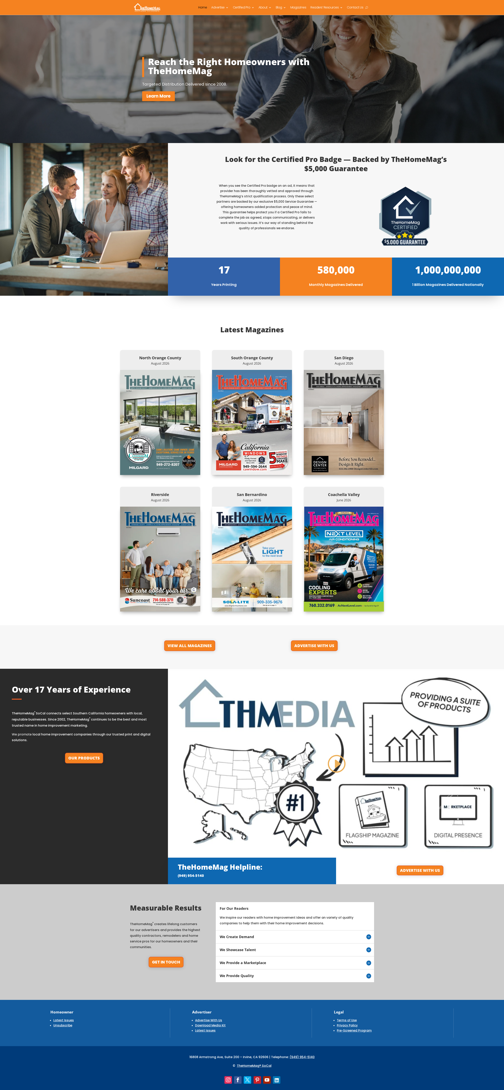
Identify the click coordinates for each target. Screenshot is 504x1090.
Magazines (298, 7)
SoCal (266, 1065)
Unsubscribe (62, 1025)
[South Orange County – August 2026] (252, 422)
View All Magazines (190, 645)
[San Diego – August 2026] (344, 422)
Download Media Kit (210, 1025)
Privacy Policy (347, 1025)
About (263, 7)
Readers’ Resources (324, 7)
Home (202, 7)
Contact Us (355, 7)
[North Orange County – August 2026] (160, 422)
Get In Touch (166, 962)
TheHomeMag (248, 1065)
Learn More (158, 96)
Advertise (218, 7)
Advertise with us (420, 870)
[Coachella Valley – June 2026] (344, 559)
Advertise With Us (314, 645)
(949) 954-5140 (302, 1057)
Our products (84, 758)
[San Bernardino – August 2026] (252, 559)
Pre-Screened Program (354, 1030)
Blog (279, 7)
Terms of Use (347, 1020)
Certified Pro (241, 7)
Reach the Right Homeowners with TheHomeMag (229, 66)
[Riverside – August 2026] (160, 559)
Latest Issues (63, 1020)
